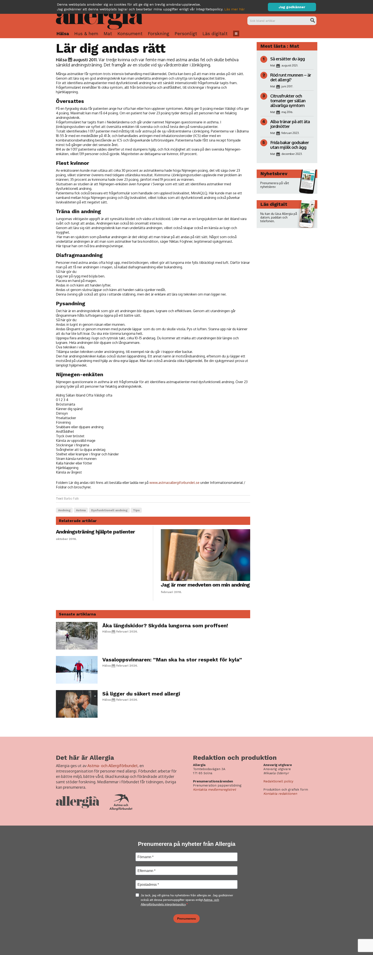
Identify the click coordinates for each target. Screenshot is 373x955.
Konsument (129, 33)
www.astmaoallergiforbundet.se (174, 482)
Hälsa (62, 33)
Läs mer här (234, 9)
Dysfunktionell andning (109, 510)
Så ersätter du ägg (287, 58)
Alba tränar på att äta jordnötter (290, 124)
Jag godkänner (292, 7)
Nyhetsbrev (273, 173)
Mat (108, 33)
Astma (81, 510)
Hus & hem (86, 33)
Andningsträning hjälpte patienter (95, 532)
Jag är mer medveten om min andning (205, 585)
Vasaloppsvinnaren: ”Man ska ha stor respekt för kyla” (172, 660)
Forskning (158, 33)
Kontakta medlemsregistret (214, 789)
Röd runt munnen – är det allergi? (290, 77)
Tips (136, 510)
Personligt (186, 33)
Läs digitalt (215, 33)
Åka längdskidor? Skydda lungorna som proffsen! (165, 626)
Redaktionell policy (278, 781)
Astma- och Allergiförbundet (112, 765)
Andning (64, 510)
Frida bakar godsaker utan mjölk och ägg (289, 145)
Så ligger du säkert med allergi (141, 694)
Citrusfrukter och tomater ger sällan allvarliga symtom (287, 100)
